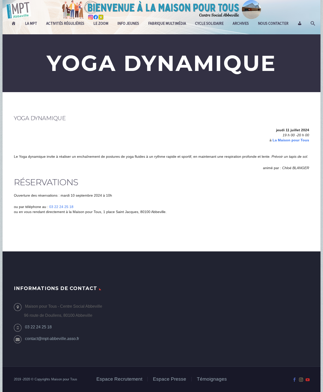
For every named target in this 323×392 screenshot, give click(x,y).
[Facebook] (294, 380)
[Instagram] (301, 380)
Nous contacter (273, 23)
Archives (241, 23)
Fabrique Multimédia (167, 23)
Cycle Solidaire (209, 23)
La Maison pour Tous (291, 140)
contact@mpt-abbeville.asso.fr (52, 338)
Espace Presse (169, 379)
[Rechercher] (312, 23)
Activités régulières (65, 23)
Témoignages (212, 379)
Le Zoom (100, 23)
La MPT (31, 23)
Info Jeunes (128, 23)
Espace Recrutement (119, 379)
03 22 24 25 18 (61, 207)
